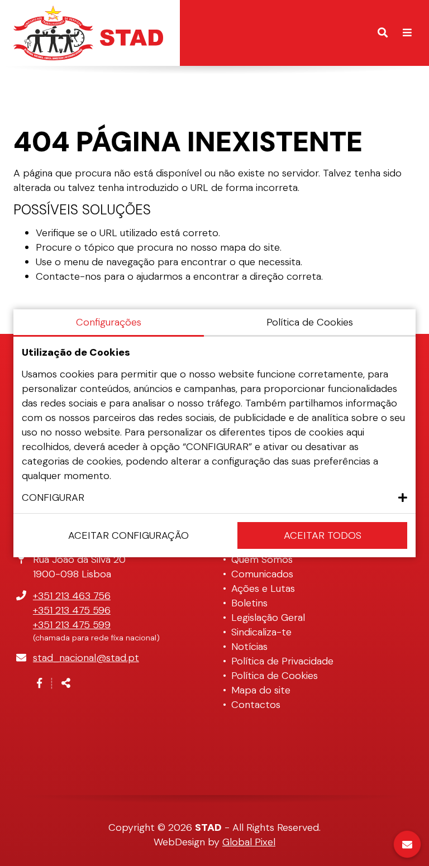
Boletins (249, 603)
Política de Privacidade (282, 661)
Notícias (249, 646)
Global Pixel (248, 842)
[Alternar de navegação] (407, 33)
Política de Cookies (274, 675)
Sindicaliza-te (261, 632)
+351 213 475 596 (72, 610)
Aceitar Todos (322, 535)
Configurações (108, 322)
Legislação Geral (268, 617)
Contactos (255, 704)
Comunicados (262, 574)
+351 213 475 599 (72, 624)
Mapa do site (260, 690)
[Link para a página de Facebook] (39, 683)
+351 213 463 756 (72, 595)
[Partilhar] (66, 683)
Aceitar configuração (128, 535)
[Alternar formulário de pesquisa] (383, 33)
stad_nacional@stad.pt (86, 657)
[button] (214, 497)
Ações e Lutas (263, 588)
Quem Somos (262, 559)
